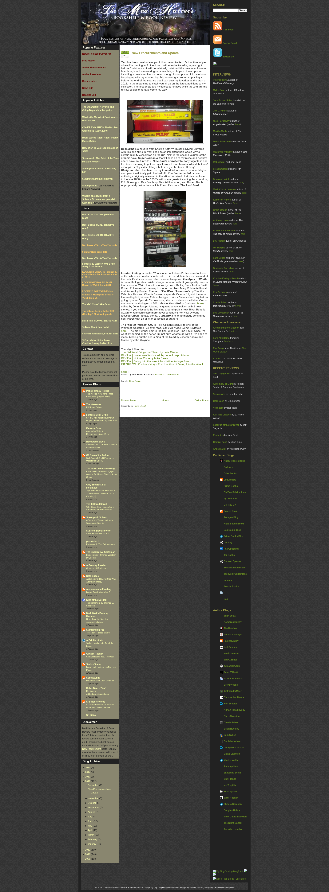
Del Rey (228, 542)
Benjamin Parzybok (223, 268)
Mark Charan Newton (224, 189)
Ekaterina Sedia (232, 772)
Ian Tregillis (219, 247)
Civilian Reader (94, 653)
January (92, 844)
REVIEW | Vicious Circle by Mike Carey (144, 358)
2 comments (172, 374)
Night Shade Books (234, 523)
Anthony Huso (220, 220)
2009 (87, 859)
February (92, 839)
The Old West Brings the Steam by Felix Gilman (150, 352)
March (91, 835)
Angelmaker (219, 449)
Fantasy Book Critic (97, 415)
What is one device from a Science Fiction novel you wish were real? (98, 199)
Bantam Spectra (232, 561)
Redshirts (218, 435)
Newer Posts (128, 400)
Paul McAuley (231, 641)
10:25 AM (159, 374)
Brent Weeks (220, 210)
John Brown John (222, 100)
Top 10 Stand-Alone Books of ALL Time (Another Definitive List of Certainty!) (101, 493)
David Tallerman (222, 141)
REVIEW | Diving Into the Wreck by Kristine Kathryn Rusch (156, 361)
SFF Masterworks (95, 701)
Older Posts (202, 400)
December (93, 785)
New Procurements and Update (155, 53)
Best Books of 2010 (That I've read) (99, 258)
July (90, 816)
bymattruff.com (232, 666)
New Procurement (91, 749)
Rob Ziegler (219, 162)
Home (165, 400)
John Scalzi (230, 615)
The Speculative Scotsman (100, 552)
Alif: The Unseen (222, 414)
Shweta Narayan (233, 804)
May (90, 825)
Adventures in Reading (98, 589)
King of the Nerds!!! (96, 600)
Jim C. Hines (220, 110)
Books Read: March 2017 (98, 592)
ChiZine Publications (235, 492)
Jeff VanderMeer (233, 691)
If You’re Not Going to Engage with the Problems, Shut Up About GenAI (101, 474)
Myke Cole (218, 90)
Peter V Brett (231, 672)
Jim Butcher (230, 628)
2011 (87, 849)
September (93, 807)
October (92, 803)
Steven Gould (220, 169)
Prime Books (231, 486)
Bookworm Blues (95, 441)
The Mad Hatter (126, 887)
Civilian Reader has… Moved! (100, 657)
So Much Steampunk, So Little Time (100, 333)
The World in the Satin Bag (100, 468)
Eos (226, 599)
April (90, 830)
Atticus (217, 358)
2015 (87, 767)
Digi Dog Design (161, 887)
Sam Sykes (219, 258)
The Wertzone (93, 404)
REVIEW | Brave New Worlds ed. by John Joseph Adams (155, 355)
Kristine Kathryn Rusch (226, 278)
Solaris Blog (230, 511)
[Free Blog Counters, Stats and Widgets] (214, 875)
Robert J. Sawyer (233, 634)
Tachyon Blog (231, 517)
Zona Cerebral (196, 887)
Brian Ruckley (231, 728)
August (91, 812)
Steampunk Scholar (97, 517)
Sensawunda (93, 677)
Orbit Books (230, 473)
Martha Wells (220, 131)
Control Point (220, 442)
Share (124, 372)
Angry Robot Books (234, 461)
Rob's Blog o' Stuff (96, 688)
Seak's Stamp (93, 664)
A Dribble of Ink (94, 640)
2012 (87, 781)
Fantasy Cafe (93, 428)
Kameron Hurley (222, 199)
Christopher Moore (234, 697)
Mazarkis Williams (223, 151)
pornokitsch (92, 541)
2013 (87, 776)
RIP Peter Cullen (93, 407)
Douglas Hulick (221, 179)
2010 (87, 854)
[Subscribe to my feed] (217, 29)
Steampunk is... (90, 185)
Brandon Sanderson (224, 230)
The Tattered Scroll (96, 504)
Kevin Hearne (231, 653)
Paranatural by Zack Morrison (100, 681)
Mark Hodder (231, 798)
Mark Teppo (230, 779)
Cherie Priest (220, 302)
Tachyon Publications (235, 574)
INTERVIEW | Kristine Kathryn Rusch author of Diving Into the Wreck (162, 364)
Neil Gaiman (230, 647)
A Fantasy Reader (96, 565)
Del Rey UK (230, 505)
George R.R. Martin (234, 747)
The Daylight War (222, 373)
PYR (226, 592)
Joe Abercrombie (233, 829)
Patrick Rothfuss (233, 678)
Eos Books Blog (232, 530)
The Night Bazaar (233, 823)
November (93, 798)
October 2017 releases (97, 568)
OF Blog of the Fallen (97, 455)
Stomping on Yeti (95, 630)
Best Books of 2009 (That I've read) (99, 320)
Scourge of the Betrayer (226, 425)
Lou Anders (219, 241)
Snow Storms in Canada (97, 533)
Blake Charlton (232, 754)
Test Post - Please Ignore (98, 633)
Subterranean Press (235, 567)
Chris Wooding (232, 716)
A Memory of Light (223, 384)
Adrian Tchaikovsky (234, 710)
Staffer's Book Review (98, 530)
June (90, 821)
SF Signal (91, 715)
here (237, 124)
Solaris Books (231, 586)
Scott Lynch (230, 791)
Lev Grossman (221, 312)
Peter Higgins (220, 80)
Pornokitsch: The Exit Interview (100, 544)
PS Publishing (231, 548)
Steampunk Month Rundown (97, 178)
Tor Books (229, 555)
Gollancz (228, 467)
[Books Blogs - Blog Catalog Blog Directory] (228, 871)
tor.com (228, 580)
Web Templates (227, 887)
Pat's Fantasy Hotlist (97, 391)
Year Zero (218, 408)
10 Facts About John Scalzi (95, 327)
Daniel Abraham (232, 741)
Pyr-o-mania (230, 498)
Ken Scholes (220, 292)
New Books (135, 381)
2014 (87, 772)
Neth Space (92, 576)
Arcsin (217, 887)
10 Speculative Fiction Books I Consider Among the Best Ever (97, 341)
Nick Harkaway (221, 121)
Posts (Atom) (140, 406)
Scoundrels (219, 394)
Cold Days (218, 401)
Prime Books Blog (233, 536)
